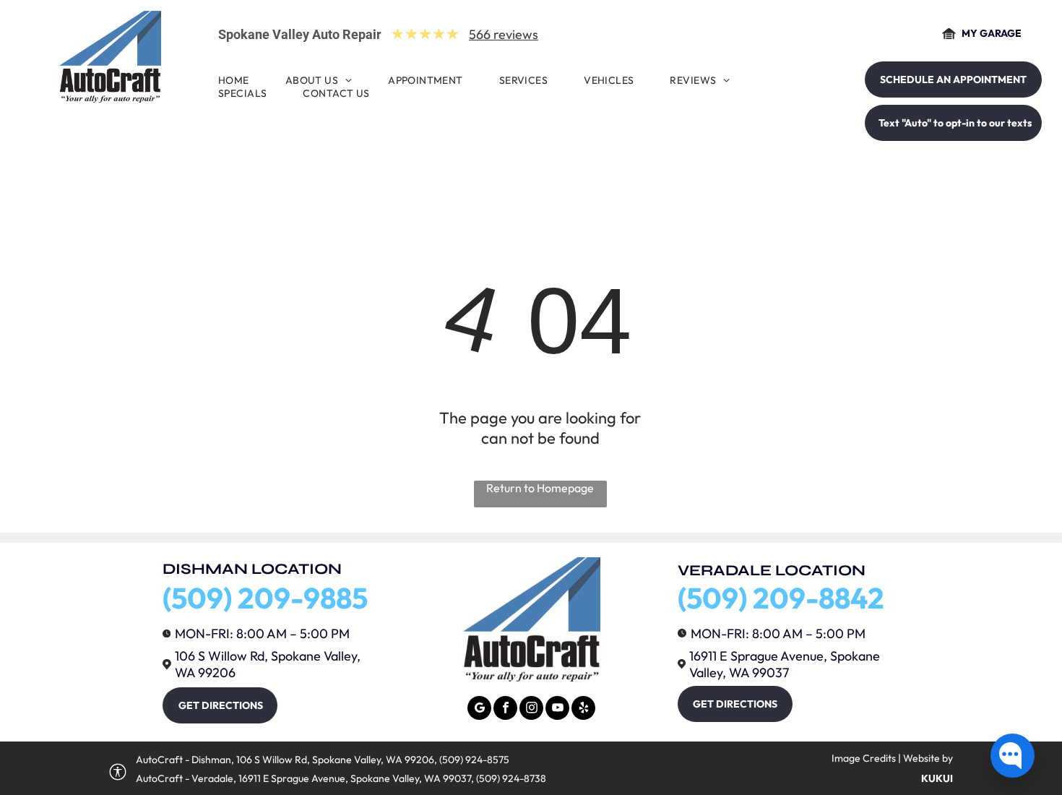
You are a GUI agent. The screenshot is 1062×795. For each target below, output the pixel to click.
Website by (928, 758)
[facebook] (505, 709)
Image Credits (864, 758)
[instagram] (531, 709)
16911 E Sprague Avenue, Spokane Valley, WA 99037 (784, 664)
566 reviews (503, 34)
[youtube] (557, 709)
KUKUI (937, 778)
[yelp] (583, 709)
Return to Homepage (540, 488)
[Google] (479, 709)
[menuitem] (237, 80)
